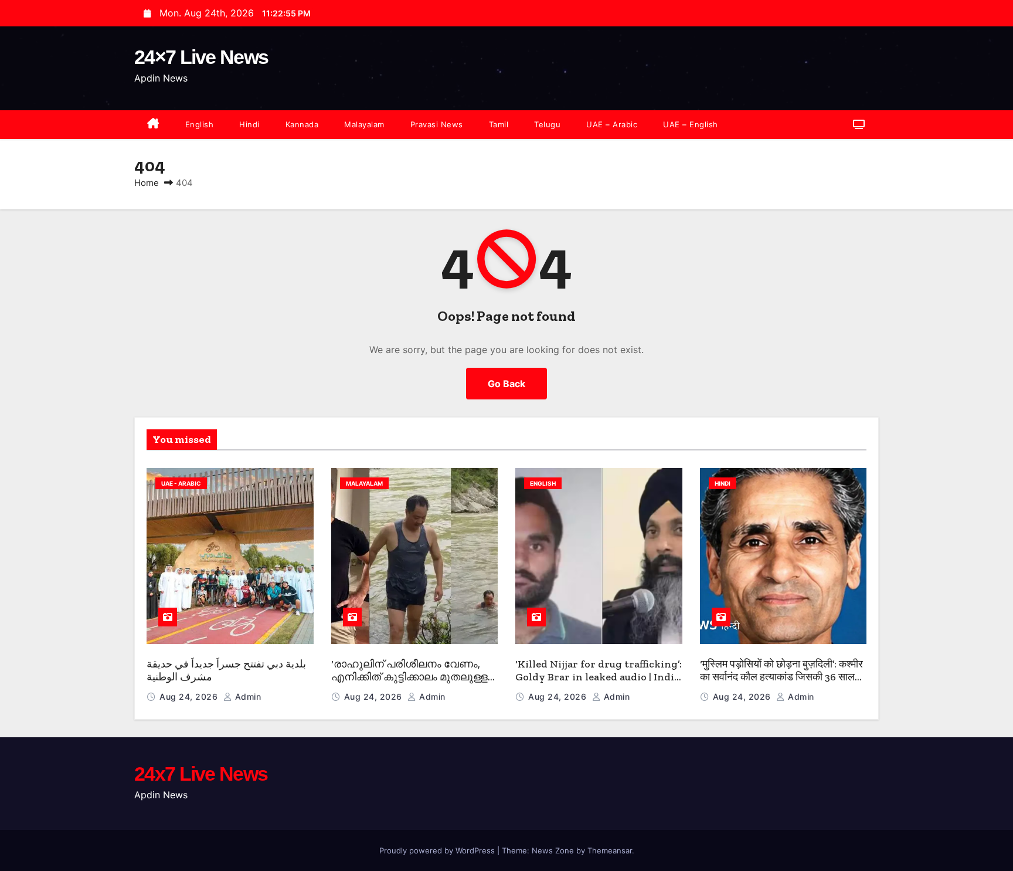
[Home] (153, 124)
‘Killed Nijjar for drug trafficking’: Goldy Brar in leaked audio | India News (598, 677)
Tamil (499, 124)
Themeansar (609, 850)
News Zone (553, 850)
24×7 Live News (201, 57)
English (199, 124)
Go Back (506, 383)
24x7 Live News (200, 773)
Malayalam (364, 124)
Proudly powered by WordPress (438, 850)
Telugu (547, 124)
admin (246, 696)
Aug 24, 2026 (189, 696)
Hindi (249, 124)
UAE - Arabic (181, 483)
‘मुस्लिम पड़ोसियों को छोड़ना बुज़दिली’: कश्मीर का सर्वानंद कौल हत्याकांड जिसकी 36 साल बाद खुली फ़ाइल (781, 677)
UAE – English (690, 124)
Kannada (302, 124)
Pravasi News (436, 124)
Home (146, 182)
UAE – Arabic (611, 124)
